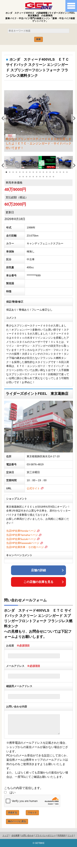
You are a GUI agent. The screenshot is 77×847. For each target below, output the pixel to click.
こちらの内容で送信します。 (23, 788)
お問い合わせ (27, 835)
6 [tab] (25, 174)
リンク (70, 835)
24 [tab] (35, 179)
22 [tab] (29, 179)
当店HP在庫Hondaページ (21, 530)
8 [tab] (32, 174)
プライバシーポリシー (45, 835)
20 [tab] (22, 179)
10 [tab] (39, 174)
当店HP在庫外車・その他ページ (25, 547)
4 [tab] (18, 174)
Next (73, 118)
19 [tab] (69, 174)
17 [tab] (62, 174)
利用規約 (62, 835)
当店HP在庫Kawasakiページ (22, 542)
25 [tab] (39, 179)
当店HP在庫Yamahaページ (22, 534)
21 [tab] (25, 179)
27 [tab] (45, 179)
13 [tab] (49, 174)
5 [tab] (22, 174)
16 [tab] (59, 174)
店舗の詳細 (38, 570)
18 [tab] (66, 174)
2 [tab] (12, 174)
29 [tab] (52, 179)
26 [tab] (42, 179)
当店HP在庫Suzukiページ (21, 539)
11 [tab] (42, 174)
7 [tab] (29, 174)
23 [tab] (32, 179)
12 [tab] (45, 174)
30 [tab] (55, 179)
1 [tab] (8, 174)
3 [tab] (15, 174)
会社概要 (15, 835)
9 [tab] (35, 174)
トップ (5, 835)
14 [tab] (52, 174)
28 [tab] (49, 179)
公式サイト (33, 488)
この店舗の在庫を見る (38, 581)
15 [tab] (55, 174)
